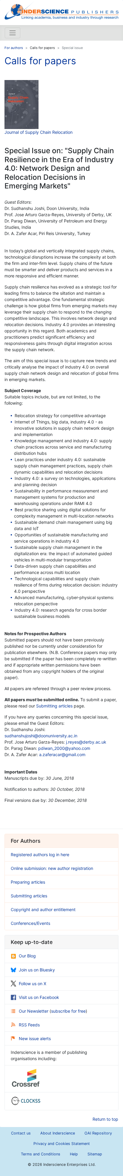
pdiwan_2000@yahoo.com (64, 748)
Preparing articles (28, 882)
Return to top (105, 1119)
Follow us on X (32, 983)
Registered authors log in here (40, 854)
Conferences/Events (30, 923)
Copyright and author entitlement (43, 909)
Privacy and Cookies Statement (61, 1143)
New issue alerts (35, 1038)
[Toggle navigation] (12, 32)
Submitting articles (54, 705)
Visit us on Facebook (39, 997)
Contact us (21, 1133)
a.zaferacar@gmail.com (62, 754)
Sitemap (94, 1154)
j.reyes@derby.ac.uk (86, 741)
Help (74, 1154)
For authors (13, 48)
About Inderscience (57, 1133)
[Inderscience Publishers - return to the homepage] (61, 10)
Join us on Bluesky (37, 969)
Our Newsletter (34, 1011)
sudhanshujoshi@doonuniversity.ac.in (40, 735)
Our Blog (27, 955)
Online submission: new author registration (52, 868)
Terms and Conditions (40, 1154)
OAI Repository (98, 1133)
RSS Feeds (29, 1024)
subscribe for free (68, 1011)
